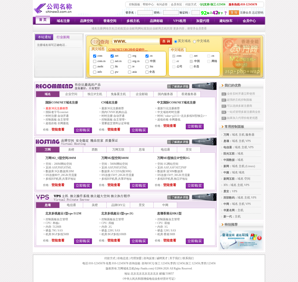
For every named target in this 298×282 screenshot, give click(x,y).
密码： (158, 12)
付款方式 (190, 4)
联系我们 (188, 258)
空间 (247, 178)
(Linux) (250, 166)
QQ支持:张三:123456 (212, 4)
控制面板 (134, 4)
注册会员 (245, 12)
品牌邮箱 (156, 21)
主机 (242, 134)
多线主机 (133, 21)
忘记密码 (257, 12)
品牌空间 (86, 21)
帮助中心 (148, 4)
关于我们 (175, 258)
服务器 (249, 134)
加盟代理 (202, 21)
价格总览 (123, 258)
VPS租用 (179, 21)
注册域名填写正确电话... (52, 45)
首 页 (43, 19)
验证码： (185, 12)
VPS (248, 141)
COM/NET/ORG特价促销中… (128, 49)
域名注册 (63, 21)
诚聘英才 (162, 258)
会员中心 (249, 21)
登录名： (131, 12)
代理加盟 (136, 258)
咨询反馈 (149, 258)
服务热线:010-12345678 (243, 4)
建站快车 (226, 21)
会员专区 (176, 4)
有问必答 (162, 4)
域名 (235, 134)
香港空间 (109, 21)
